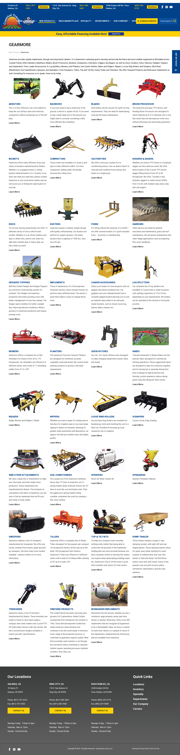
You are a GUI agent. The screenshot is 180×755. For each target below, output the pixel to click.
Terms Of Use (154, 748)
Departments (102, 21)
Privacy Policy (144, 748)
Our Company (121, 21)
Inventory (29, 21)
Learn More (14, 123)
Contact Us (18, 711)
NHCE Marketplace (69, 21)
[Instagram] (166, 7)
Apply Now (116, 34)
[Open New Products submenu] (56, 21)
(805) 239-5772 (139, 6)
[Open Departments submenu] (111, 21)
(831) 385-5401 (84, 6)
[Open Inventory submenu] (36, 21)
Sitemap (135, 748)
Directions (44, 7)
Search (174, 20)
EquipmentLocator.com (104, 748)
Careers (137, 708)
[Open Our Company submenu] (129, 21)
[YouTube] (171, 7)
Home (19, 21)
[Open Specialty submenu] (92, 21)
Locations (138, 684)
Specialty (86, 21)
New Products (47, 21)
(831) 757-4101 (30, 6)
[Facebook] (162, 7)
